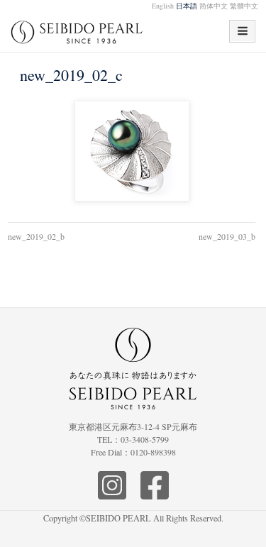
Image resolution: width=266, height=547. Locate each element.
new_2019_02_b (36, 236)
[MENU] (242, 31)
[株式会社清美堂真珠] (77, 36)
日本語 (186, 6)
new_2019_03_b (227, 236)
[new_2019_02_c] (131, 152)
